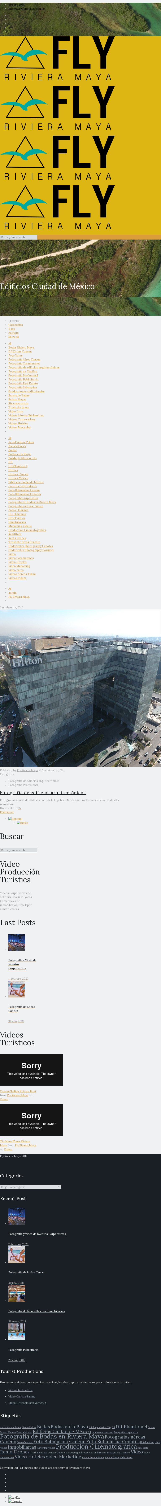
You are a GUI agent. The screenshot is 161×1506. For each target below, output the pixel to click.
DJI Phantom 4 (17, 466)
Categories (15, 325)
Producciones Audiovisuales (26, 391)
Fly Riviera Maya (19, 597)
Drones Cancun (18, 474)
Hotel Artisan (17, 514)
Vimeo (4, 1099)
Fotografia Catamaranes (24, 363)
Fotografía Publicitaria (23, 379)
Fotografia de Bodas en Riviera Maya (32, 502)
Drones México (18, 478)
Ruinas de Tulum (19, 395)
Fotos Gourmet (18, 510)
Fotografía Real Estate (23, 383)
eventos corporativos (22, 486)
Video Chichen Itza (20, 1390)
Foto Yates (15, 355)
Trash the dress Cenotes (24, 542)
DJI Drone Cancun (20, 351)
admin (12, 593)
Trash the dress (18, 407)
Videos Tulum (17, 578)
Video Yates (16, 570)
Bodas (12, 450)
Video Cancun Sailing (21, 1396)
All (9, 343)
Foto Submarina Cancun (24, 490)
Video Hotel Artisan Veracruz (27, 1403)
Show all (13, 337)
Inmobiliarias (17, 522)
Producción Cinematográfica (27, 530)
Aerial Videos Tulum (21, 442)
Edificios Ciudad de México (26, 482)
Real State (14, 534)
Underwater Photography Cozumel (30, 550)
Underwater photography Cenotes (30, 546)
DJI (10, 462)
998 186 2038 (16, 5)
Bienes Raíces (17, 446)
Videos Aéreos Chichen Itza (26, 415)
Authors (13, 333)
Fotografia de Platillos (22, 371)
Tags (11, 329)
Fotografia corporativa (23, 498)
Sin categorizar (18, 403)
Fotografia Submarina (22, 387)
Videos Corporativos (21, 419)
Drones (13, 470)
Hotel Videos (16, 518)
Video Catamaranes (21, 558)
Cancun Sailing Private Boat (18, 1091)
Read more (7, 812)
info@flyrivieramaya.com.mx (26, 9)
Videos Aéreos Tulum (22, 574)
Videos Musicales (19, 427)
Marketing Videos (20, 526)
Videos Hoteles (18, 423)
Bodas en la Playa (19, 454)
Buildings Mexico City (22, 458)
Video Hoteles (17, 562)
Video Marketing (19, 566)
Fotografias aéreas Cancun (25, 506)
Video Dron (15, 411)
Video (12, 554)
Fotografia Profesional (23, 375)
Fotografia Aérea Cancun (24, 359)
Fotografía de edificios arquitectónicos (34, 367)
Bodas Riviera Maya (21, 347)
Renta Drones (17, 538)
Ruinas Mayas (17, 399)
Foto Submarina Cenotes (24, 494)
